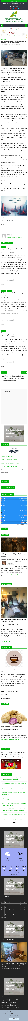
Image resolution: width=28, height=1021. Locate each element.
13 (5, 909)
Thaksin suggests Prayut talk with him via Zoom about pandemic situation (4, 372)
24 (21, 912)
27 (5, 914)
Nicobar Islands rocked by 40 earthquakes (13, 293)
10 (20, 907)
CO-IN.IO (25, 522)
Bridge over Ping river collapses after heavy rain (12, 249)
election (13, 1002)
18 (24, 909)
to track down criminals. (13, 575)
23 (17, 912)
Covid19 (4, 1002)
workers (20, 231)
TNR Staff (11, 44)
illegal (12, 231)
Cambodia (7, 231)
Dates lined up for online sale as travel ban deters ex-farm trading (24, 372)
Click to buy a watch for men (9, 459)
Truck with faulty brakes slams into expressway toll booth (11, 334)
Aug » (5, 917)
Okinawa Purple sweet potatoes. (10, 739)
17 (20, 909)
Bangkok (4, 1000)
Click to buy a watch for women (10, 463)
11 (24, 907)
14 (9, 909)
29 (13, 914)
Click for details (5, 641)
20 (5, 912)
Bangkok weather (14, 874)
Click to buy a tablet (6, 456)
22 (13, 912)
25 (24, 912)
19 (1, 912)
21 (9, 912)
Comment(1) (17, 44)
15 (13, 909)
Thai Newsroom (14, 19)
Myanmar (5, 1005)
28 (9, 914)
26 (1, 914)
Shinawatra (5, 1008)
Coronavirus (14, 1000)
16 (17, 909)
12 (1, 909)
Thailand (16, 231)
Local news (3, 39)
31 (20, 914)
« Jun (2, 917)
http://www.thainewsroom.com (14, 237)
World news (9, 291)
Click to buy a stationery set (9, 466)
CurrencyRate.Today (23, 524)
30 (17, 914)
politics (14, 1005)
